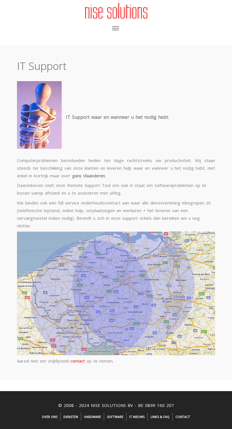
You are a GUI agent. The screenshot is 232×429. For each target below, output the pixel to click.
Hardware (92, 417)
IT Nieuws (137, 417)
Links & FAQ (160, 417)
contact (77, 361)
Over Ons (49, 417)
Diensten (70, 417)
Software (115, 417)
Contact (182, 417)
